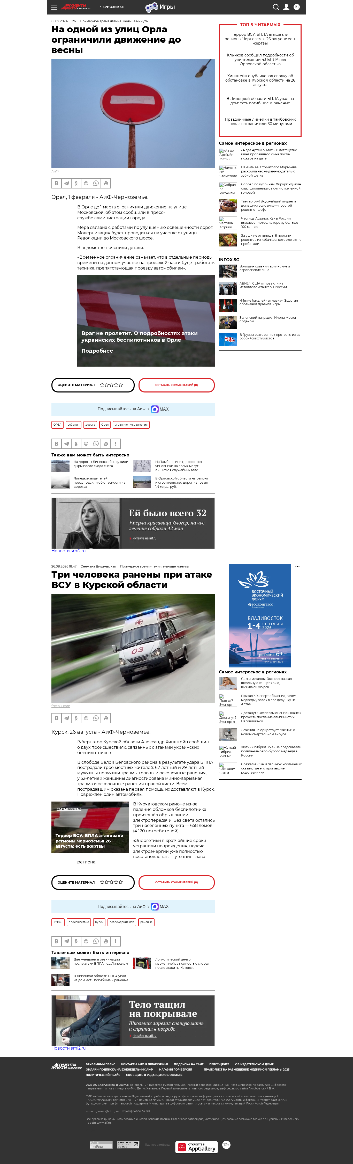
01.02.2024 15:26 (63, 21)
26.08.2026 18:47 (63, 566)
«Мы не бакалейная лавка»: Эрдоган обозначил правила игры (269, 302)
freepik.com (60, 706)
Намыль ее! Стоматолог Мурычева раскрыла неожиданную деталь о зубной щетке (269, 171)
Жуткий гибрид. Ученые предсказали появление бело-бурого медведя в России (271, 751)
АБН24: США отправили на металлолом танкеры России (263, 285)
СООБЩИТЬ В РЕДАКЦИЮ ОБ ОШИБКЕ (154, 1075)
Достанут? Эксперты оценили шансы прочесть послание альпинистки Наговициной (271, 717)
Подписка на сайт (188, 1064)
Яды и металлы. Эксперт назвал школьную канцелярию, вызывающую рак (266, 683)
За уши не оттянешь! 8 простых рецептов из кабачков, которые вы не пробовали (271, 240)
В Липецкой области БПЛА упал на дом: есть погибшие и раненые (260, 101)
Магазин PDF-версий (175, 1069)
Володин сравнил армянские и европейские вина (265, 268)
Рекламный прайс (100, 1064)
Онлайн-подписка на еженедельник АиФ (119, 1069)
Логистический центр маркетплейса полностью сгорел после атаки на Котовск (182, 963)
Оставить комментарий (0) (176, 385)
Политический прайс (103, 1075)
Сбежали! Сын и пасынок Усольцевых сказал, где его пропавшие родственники (271, 768)
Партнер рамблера (157, 1144)
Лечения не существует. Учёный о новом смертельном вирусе (268, 732)
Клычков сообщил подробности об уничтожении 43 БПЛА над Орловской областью (260, 59)
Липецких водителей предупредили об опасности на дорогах (99, 482)
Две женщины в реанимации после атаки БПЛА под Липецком (101, 961)
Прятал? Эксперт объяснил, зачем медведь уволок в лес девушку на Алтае (268, 700)
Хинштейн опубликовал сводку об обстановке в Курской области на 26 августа (260, 80)
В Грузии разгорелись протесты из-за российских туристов (270, 336)
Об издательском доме (254, 1064)
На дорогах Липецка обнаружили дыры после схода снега (101, 464)
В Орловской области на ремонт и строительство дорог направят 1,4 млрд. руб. (182, 482)
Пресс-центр (219, 1064)
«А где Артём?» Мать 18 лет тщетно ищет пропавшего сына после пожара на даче (269, 154)
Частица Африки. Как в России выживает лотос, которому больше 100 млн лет (269, 222)
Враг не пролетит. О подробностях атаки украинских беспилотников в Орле (139, 336)
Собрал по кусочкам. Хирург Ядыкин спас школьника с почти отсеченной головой (271, 188)
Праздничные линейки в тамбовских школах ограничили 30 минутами (260, 121)
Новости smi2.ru (68, 550)
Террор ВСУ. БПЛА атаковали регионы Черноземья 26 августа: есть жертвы (260, 39)
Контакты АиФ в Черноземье (144, 1064)
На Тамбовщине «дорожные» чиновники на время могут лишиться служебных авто (178, 466)
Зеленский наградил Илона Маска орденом (268, 319)
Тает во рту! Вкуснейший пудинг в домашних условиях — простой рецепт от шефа (268, 205)
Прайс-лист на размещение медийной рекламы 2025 (246, 1069)
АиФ (55, 171)
